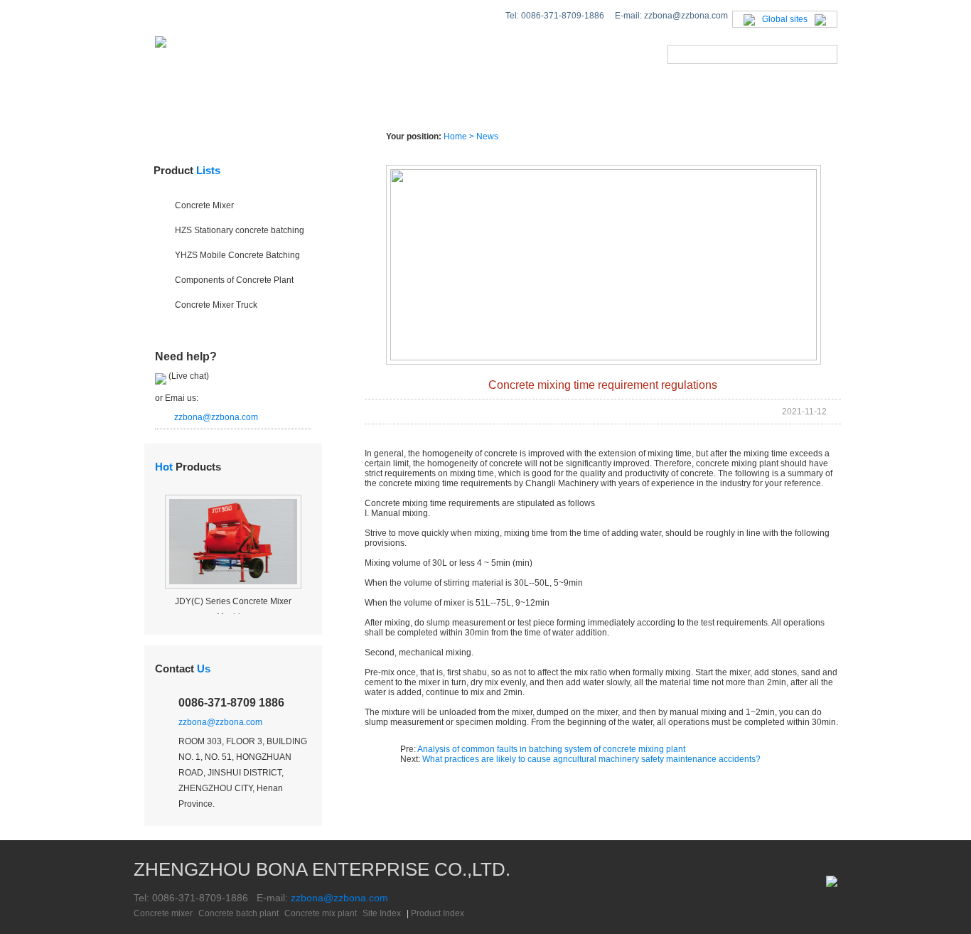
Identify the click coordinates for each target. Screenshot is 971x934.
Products (263, 102)
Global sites (785, 19)
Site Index (382, 913)
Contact (182, 668)
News (460, 102)
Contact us (729, 102)
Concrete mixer (163, 913)
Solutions (368, 102)
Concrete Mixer (204, 205)
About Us (623, 102)
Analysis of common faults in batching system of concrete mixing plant (551, 749)
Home (173, 102)
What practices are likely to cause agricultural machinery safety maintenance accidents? (591, 759)
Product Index (437, 913)
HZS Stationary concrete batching (239, 230)
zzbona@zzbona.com (216, 417)
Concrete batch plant (238, 913)
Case (536, 102)
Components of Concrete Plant (234, 280)
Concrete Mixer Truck (216, 305)
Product (187, 170)
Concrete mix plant (320, 913)
